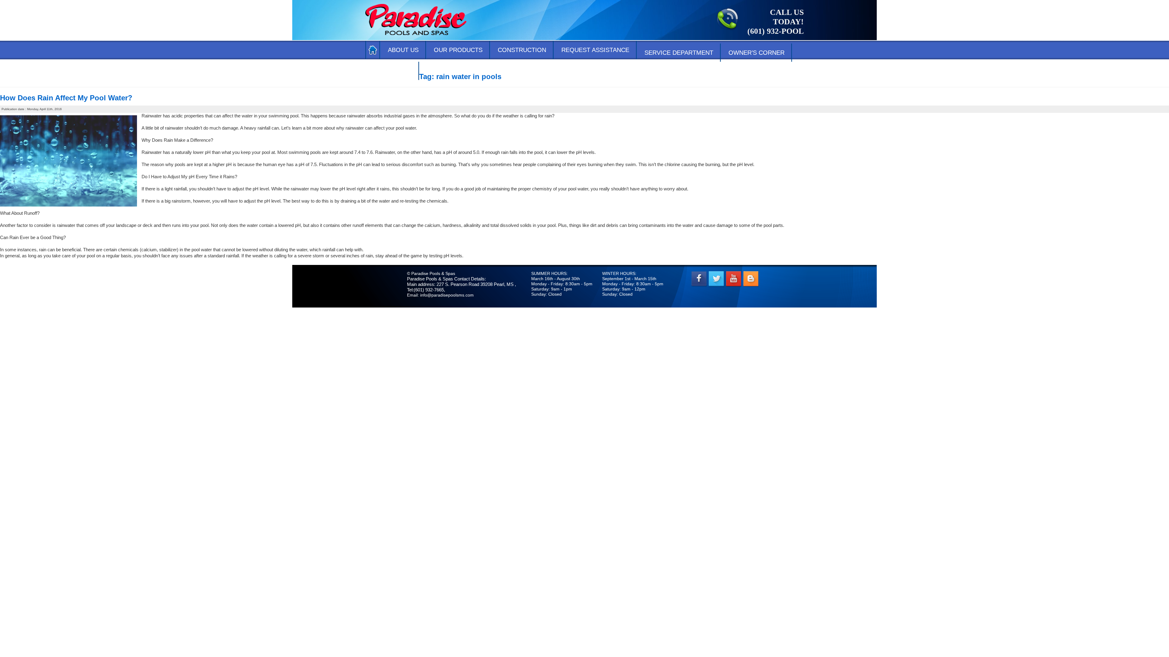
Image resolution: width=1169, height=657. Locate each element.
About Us (403, 50)
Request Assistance (595, 50)
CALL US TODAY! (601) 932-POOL (775, 22)
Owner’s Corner (756, 52)
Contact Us (392, 71)
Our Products (458, 50)
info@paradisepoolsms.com (447, 295)
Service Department (678, 52)
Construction (522, 50)
